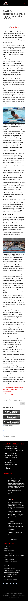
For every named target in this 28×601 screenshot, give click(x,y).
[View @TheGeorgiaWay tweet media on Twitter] (9, 518)
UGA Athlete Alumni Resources (12, 576)
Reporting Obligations (9, 568)
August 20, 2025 (11, 477)
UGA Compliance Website (10, 579)
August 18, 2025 (11, 521)
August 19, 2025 (11, 497)
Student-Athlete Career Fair (11, 451)
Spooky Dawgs (7, 453)
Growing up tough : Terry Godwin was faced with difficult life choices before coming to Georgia (13, 389)
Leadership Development (10, 561)
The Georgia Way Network (10, 574)
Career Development (9, 550)
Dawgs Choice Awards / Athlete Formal (13, 467)
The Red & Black (15, 27)
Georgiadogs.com (8, 546)
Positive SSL (3, 600)
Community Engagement (10, 553)
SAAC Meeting (7, 446)
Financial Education (9, 559)
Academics (6, 548)
